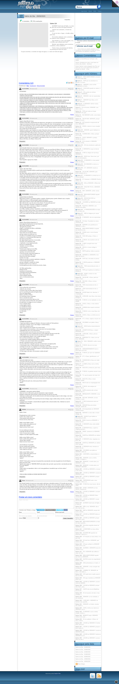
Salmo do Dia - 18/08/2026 (83, 661)
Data (28, 85)
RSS (95, 11)
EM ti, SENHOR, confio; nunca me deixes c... (87, 191)
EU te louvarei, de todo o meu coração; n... (88, 593)
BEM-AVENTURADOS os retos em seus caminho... (88, 522)
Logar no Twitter (59, 510)
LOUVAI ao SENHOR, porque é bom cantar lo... (88, 627)
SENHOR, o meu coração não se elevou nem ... (88, 567)
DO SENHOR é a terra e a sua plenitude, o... (87, 164)
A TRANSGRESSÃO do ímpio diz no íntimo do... (88, 210)
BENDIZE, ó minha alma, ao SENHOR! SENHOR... (87, 466)
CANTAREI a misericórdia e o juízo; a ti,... (87, 454)
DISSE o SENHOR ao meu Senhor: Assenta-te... (87, 488)
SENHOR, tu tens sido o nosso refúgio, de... (87, 413)
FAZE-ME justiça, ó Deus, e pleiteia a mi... (87, 236)
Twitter (99, 11)
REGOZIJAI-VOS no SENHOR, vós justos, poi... (85, 199)
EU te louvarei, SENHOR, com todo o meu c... (87, 108)
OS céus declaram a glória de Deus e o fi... (88, 145)
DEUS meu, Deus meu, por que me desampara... (87, 157)
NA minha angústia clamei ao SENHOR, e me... (87, 526)
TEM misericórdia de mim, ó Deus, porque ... (87, 285)
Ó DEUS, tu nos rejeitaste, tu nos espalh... (88, 300)
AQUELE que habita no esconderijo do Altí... (86, 417)
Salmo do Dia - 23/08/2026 (83, 649)
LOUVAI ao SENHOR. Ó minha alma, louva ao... (88, 623)
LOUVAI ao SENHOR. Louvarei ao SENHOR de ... (88, 492)
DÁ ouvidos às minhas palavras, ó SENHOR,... (86, 92)
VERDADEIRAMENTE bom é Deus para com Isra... (87, 349)
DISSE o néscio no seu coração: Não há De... (88, 127)
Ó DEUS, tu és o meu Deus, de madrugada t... (88, 311)
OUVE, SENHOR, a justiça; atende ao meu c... (86, 138)
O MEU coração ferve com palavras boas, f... (86, 244)
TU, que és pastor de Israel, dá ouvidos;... (88, 375)
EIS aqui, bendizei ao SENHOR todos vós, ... (88, 578)
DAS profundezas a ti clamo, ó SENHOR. (88, 563)
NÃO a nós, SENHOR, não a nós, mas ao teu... (87, 507)
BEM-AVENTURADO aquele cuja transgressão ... (87, 195)
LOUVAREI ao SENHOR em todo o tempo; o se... (88, 202)
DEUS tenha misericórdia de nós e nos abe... (88, 326)
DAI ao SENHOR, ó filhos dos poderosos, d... (88, 183)
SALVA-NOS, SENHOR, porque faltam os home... (88, 119)
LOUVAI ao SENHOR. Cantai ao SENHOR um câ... (88, 634)
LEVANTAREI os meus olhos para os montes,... (87, 529)
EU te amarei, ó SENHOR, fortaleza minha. (86, 142)
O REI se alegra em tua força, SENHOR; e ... (87, 153)
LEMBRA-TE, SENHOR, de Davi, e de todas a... (87, 571)
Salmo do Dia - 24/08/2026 (83, 647)
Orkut (90, 11)
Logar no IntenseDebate (40, 510)
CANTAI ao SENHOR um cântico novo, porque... (88, 443)
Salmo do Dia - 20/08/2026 (83, 656)
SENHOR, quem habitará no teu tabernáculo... (88, 130)
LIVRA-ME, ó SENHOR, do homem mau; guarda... (87, 601)
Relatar (72, 114)
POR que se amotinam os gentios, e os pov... (87, 81)
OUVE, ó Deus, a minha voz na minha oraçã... (88, 315)
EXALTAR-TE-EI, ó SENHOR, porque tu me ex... (88, 187)
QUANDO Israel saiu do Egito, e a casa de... (88, 503)
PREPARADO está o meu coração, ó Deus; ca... (86, 481)
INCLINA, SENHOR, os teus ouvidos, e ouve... (87, 398)
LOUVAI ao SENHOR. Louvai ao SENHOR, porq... (88, 473)
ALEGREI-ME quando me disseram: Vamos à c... (86, 533)
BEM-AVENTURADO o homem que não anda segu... (88, 77)
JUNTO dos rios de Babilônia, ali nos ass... (87, 589)
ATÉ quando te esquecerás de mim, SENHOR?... (87, 123)
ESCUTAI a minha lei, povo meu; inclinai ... (88, 368)
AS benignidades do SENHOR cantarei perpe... (87, 409)
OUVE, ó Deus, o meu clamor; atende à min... (87, 304)
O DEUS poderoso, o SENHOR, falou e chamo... (88, 263)
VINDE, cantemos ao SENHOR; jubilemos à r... (88, 432)
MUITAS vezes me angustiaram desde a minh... (88, 559)
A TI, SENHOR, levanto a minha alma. (87, 168)
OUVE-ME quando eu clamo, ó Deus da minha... (88, 89)
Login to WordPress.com (50, 510)
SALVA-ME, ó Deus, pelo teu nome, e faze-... (87, 278)
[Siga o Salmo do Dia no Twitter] (92, 678)
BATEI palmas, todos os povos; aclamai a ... (88, 251)
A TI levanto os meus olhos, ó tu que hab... (88, 537)
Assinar (21, 518)
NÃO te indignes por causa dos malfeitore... (87, 214)
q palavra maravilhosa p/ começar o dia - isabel (87, 59)
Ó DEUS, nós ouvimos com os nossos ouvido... (87, 240)
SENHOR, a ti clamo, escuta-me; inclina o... (87, 604)
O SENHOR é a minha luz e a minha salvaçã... (88, 176)
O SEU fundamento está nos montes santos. (87, 402)
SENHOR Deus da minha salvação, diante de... (86, 405)
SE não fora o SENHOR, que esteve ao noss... (87, 541)
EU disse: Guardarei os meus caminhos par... (87, 221)
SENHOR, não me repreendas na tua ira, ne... (88, 96)
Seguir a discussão (72, 82)
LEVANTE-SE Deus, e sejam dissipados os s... (87, 330)
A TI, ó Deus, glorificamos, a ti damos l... (87, 357)
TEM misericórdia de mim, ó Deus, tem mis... (87, 289)
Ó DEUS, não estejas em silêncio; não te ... (86, 387)
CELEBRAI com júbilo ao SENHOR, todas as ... (86, 451)
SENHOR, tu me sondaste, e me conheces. (87, 597)
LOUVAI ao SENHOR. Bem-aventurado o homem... (87, 496)
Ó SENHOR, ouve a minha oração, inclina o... (87, 612)
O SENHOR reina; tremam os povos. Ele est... (87, 447)
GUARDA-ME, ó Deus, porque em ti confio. (87, 134)
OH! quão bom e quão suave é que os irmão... (88, 574)
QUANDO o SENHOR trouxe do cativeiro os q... (88, 548)
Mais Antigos (81, 664)
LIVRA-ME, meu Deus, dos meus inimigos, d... (88, 296)
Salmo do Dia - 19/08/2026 (83, 659)
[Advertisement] (49, 11)
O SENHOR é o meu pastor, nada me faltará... (87, 161)
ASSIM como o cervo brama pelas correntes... (87, 233)
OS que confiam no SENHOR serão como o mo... (87, 544)
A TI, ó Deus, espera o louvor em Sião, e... (88, 319)
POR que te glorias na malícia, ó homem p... (88, 270)
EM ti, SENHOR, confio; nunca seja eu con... (88, 342)
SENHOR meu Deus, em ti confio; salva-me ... (87, 100)
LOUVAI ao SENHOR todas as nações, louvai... (88, 514)
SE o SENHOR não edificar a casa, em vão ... (87, 552)
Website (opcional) (59, 512)
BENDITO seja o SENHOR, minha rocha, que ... (87, 616)
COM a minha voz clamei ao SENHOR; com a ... (87, 608)
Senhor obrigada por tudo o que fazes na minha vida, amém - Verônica (87, 63)
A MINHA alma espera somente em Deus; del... (88, 308)
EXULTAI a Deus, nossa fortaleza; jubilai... (86, 379)
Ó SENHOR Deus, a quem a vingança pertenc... (87, 428)
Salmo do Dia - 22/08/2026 (83, 652)
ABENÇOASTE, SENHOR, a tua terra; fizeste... (88, 394)
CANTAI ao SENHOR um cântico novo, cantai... (88, 436)
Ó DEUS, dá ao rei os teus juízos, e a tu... (86, 345)
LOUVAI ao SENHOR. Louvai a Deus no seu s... (88, 638)
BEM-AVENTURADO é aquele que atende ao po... (87, 229)
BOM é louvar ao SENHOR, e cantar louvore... (87, 421)
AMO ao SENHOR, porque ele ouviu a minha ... (88, 511)
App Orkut (84, 11)
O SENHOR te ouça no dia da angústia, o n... (87, 149)
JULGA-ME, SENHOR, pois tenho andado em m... (86, 172)
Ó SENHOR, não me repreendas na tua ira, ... (88, 218)
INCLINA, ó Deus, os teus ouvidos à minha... (86, 281)
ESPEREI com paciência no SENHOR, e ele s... (87, 225)
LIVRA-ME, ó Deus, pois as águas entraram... (86, 334)
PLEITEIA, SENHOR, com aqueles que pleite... (86, 206)
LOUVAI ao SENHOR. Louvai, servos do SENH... (87, 499)
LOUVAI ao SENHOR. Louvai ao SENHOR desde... (88, 631)
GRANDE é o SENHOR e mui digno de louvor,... (87, 255)
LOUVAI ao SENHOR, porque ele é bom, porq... (87, 477)
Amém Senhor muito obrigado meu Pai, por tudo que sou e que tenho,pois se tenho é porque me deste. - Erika (87, 68)
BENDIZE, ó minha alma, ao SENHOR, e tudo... (87, 462)
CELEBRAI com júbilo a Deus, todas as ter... (87, 323)
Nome (20, 512)
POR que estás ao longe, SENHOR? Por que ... (86, 111)
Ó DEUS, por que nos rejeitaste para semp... (88, 353)
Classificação (33, 85)
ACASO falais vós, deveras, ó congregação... (87, 293)
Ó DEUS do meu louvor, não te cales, (88, 484)
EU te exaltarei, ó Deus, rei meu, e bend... (87, 619)
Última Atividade (41, 85)
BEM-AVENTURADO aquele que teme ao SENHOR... (87, 556)
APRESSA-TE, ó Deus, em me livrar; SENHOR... (87, 338)
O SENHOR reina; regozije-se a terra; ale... (88, 439)
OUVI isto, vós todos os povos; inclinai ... (87, 259)
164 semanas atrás (33, 88)
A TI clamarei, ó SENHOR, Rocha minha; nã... (88, 180)
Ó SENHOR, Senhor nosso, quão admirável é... (87, 104)
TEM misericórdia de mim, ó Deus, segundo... (88, 266)
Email (38, 512)
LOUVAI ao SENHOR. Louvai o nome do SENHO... (88, 582)
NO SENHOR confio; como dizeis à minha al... (88, 115)
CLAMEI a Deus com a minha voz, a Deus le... (87, 364)
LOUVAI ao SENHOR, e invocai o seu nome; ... (88, 469)
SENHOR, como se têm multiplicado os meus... (86, 85)
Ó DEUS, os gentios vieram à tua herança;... (88, 372)
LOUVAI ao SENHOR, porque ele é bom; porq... (87, 586)
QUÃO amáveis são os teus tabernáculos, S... (87, 390)
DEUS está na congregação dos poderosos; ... (88, 383)
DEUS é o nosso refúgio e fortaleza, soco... (86, 248)
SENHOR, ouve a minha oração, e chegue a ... (86, 458)
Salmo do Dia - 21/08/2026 (83, 654)
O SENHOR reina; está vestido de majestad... (87, 424)
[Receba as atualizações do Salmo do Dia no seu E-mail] (99, 678)
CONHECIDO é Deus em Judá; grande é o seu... (88, 360)
